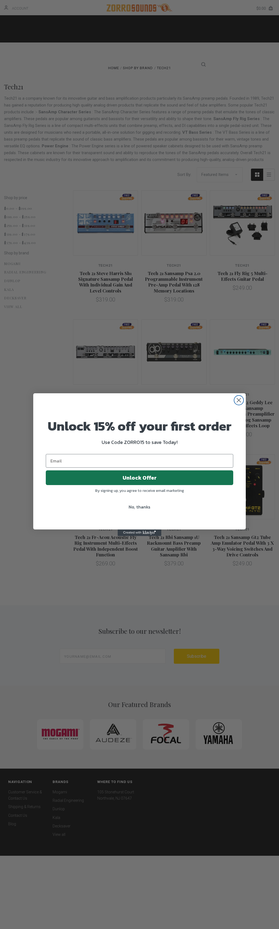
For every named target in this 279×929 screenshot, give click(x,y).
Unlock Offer (140, 478)
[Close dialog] (239, 400)
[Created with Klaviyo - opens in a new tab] (139, 532)
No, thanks (139, 507)
